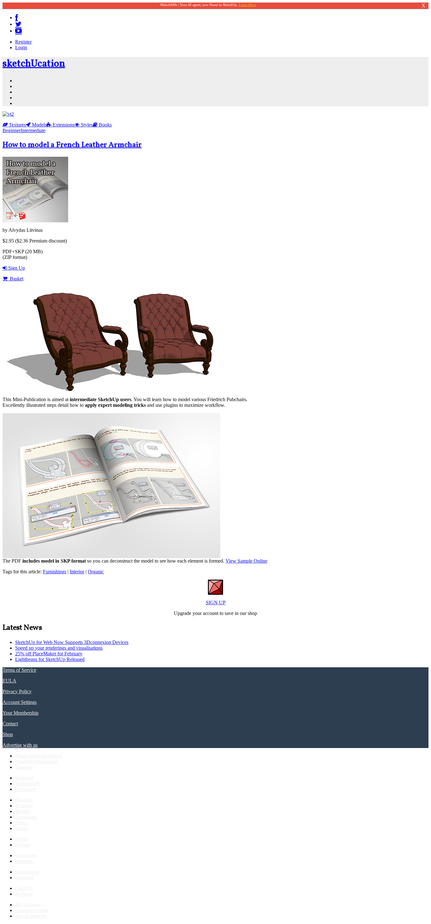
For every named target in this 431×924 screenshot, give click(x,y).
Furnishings (54, 571)
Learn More (247, 5)
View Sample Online (246, 561)
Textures (17, 124)
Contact (10, 723)
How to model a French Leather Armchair (72, 145)
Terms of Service (19, 670)
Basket (16, 278)
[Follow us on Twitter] (18, 24)
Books (104, 124)
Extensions (62, 124)
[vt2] (8, 114)
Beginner (12, 130)
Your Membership (20, 713)
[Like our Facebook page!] (16, 17)
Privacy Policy (17, 691)
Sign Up (16, 268)
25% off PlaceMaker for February (48, 653)
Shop (8, 734)
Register (23, 41)
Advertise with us (20, 745)
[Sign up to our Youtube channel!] (18, 30)
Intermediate (33, 130)
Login (21, 47)
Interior (77, 571)
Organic (96, 571)
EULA (9, 680)
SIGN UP (216, 602)
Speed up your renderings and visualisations (59, 648)
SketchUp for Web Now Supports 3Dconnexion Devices (71, 642)
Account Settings (20, 702)
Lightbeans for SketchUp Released (50, 659)
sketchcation (34, 64)
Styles (86, 124)
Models (39, 124)
